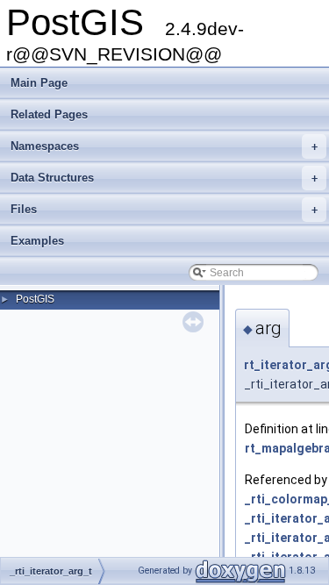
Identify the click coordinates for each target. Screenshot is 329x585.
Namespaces (164, 146)
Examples (37, 240)
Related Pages (49, 114)
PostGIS (35, 299)
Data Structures (164, 177)
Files (164, 209)
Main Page (39, 82)
